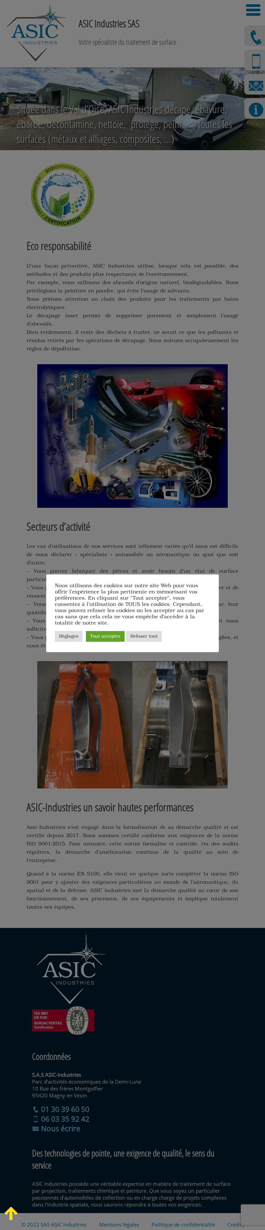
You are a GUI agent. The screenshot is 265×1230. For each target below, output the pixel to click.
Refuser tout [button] (144, 636)
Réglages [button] (68, 636)
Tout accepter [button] (105, 636)
